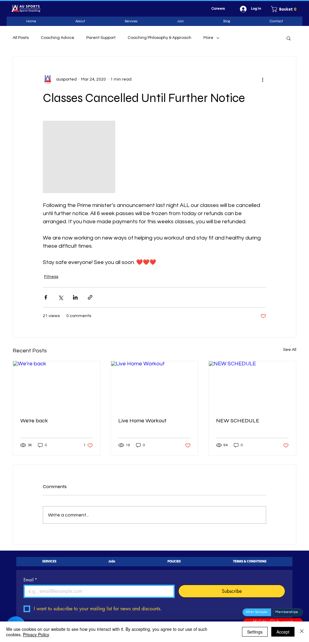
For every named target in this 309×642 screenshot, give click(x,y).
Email (30, 579)
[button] (286, 9)
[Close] (301, 631)
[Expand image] (79, 157)
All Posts (21, 38)
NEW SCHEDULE (237, 420)
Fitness (51, 277)
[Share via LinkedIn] (75, 297)
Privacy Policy (36, 634)
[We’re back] (56, 385)
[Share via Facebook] (46, 297)
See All (289, 350)
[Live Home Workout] (154, 385)
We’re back (34, 420)
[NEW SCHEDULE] (252, 385)
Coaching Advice (57, 38)
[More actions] (262, 79)
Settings (255, 632)
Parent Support (101, 38)
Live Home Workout (142, 420)
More (208, 38)
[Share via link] (90, 297)
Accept (282, 632)
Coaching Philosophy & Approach (159, 38)
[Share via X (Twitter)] (60, 297)
